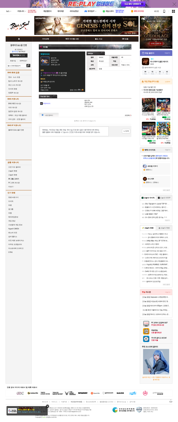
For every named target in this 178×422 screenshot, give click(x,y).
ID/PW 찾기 (23, 61)
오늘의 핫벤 (12, 171)
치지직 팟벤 (12, 89)
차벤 (10, 205)
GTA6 (10, 252)
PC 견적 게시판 (14, 183)
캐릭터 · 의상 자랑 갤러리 (17, 115)
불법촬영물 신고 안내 (106, 402)
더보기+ (167, 53)
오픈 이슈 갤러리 (14, 167)
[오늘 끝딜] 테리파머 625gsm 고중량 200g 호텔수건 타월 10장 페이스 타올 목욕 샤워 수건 (156, 306)
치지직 (10, 201)
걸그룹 (10, 209)
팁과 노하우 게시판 (15, 81)
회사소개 (45, 402)
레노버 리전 (12, 232)
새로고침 (165, 190)
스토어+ (167, 82)
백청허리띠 (46, 103)
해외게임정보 (13, 217)
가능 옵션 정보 (45, 96)
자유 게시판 (12, 107)
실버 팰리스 (12, 236)
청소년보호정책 (91, 402)
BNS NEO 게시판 (14, 103)
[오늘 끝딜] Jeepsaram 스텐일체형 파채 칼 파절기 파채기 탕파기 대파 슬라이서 (156, 297)
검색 (28, 65)
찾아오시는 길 (121, 402)
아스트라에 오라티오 (15, 248)
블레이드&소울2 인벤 (16, 130)
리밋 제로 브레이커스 (16, 240)
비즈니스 (54, 402)
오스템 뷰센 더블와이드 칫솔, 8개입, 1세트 (156, 310)
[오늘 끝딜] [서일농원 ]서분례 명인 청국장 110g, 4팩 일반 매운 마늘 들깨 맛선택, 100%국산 (156, 301)
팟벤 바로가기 (13, 197)
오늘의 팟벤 (12, 175)
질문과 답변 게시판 (15, 111)
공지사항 (132, 402)
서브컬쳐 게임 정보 (15, 225)
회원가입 (13, 61)
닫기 (47, 406)
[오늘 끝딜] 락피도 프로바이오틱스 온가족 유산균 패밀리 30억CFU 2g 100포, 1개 (156, 314)
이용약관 (64, 402)
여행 (10, 213)
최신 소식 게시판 (14, 85)
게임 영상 (11, 221)
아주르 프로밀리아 (15, 244)
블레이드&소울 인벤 (18, 45)
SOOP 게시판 (13, 93)
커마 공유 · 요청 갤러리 (16, 119)
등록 (126, 131)
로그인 (156, 11)
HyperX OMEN (13, 229)
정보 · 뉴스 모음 (14, 77)
